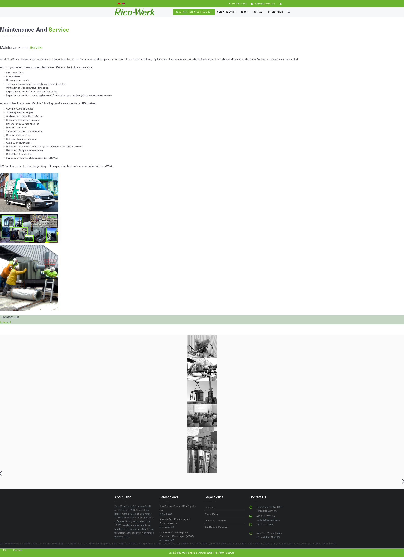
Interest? (5, 322)
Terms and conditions (215, 520)
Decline (17, 550)
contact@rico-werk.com (264, 3)
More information (202, 555)
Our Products (226, 11)
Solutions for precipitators (193, 11)
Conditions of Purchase (216, 526)
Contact (258, 11)
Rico (244, 11)
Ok (4, 550)
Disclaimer (209, 507)
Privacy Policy (211, 513)
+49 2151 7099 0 (239, 3)
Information (275, 11)
